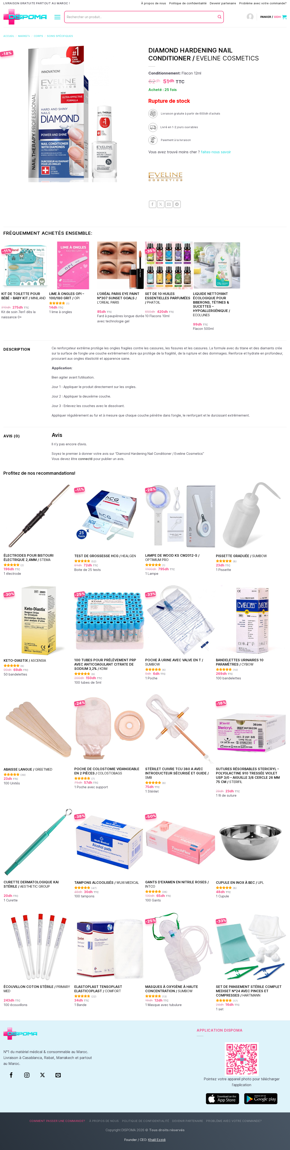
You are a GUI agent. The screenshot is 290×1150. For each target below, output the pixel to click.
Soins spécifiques (60, 36)
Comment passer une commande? (114, 3)
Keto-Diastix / (25, 660)
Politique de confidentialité (188, 3)
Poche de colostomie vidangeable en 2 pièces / (106, 771)
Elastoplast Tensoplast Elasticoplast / (98, 989)
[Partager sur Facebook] (152, 204)
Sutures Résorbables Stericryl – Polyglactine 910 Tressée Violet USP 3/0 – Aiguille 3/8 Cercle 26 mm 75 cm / (248, 775)
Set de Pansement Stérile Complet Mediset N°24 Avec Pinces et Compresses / (249, 991)
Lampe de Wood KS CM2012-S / (172, 557)
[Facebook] (11, 1075)
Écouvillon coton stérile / (37, 989)
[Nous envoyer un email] (58, 1075)
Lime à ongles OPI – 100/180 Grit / (66, 296)
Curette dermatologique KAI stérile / (31, 884)
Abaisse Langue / (28, 769)
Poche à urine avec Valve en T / (174, 662)
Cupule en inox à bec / (240, 882)
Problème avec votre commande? (263, 3)
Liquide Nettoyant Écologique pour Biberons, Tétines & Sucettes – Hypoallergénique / (211, 304)
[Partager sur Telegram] (177, 204)
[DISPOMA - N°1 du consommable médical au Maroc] (25, 17)
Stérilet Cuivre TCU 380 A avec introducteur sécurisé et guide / (177, 773)
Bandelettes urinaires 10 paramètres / (239, 662)
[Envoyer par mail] (169, 204)
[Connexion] (250, 17)
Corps (38, 36)
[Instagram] (26, 1075)
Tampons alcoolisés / (106, 882)
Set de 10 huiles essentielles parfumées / (167, 298)
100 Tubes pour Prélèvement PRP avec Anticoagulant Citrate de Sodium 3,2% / (105, 664)
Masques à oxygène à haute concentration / (171, 989)
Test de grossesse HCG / (105, 556)
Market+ (24, 36)
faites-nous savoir (216, 152)
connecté (85, 459)
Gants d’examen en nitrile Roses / (177, 884)
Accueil (8, 36)
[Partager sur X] (160, 204)
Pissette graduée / (241, 556)
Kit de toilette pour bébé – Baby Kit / (23, 296)
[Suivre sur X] (42, 1075)
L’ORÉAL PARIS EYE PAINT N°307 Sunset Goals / (118, 298)
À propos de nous (153, 3)
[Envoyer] (219, 17)
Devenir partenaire (223, 3)
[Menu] (57, 17)
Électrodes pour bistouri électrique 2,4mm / (28, 557)
